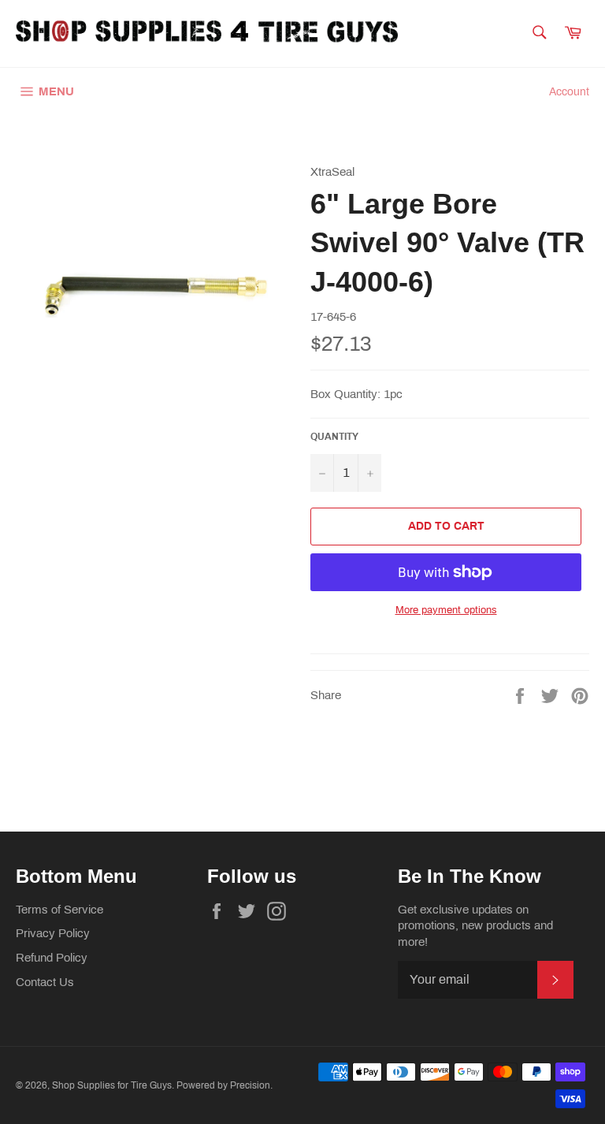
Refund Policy (51, 957)
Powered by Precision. (224, 1085)
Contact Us (45, 982)
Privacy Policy (53, 933)
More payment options (446, 610)
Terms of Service (59, 909)
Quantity (334, 436)
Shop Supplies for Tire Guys (112, 1085)
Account (569, 92)
